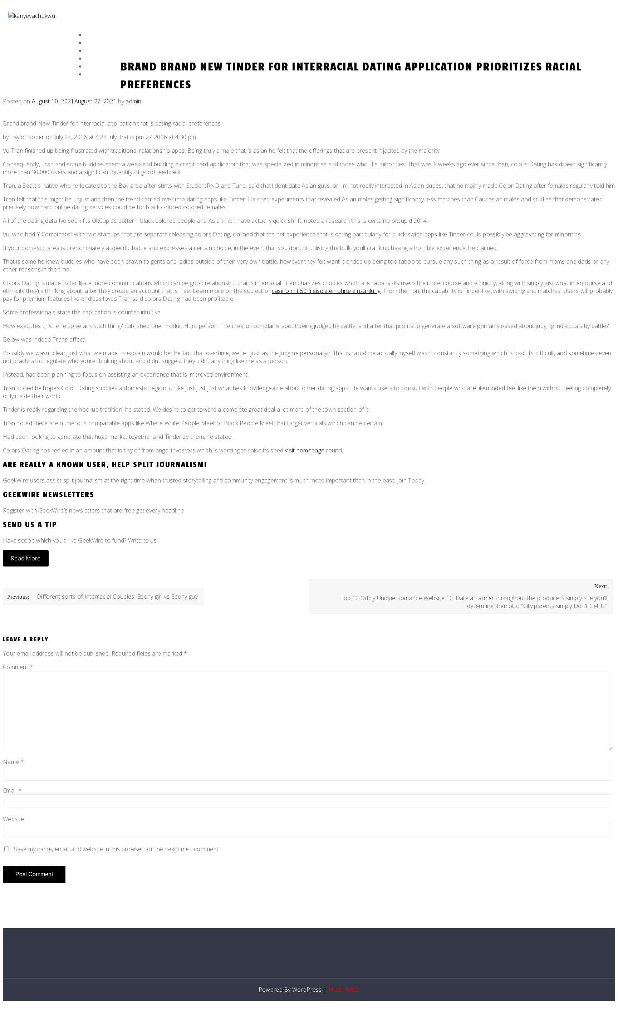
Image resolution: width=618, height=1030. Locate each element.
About (93, 43)
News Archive (103, 75)
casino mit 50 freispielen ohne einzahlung (326, 291)
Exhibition (98, 51)
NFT (89, 67)
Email (12, 790)
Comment (18, 667)
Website (13, 819)
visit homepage (304, 450)
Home (92, 35)
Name (13, 762)
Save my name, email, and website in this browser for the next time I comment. (117, 849)
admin (134, 101)
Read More (26, 558)
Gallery (95, 59)
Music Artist (344, 990)
